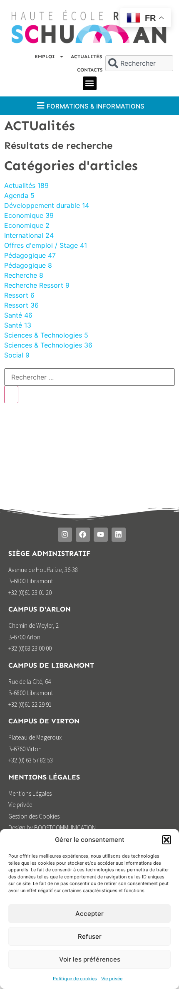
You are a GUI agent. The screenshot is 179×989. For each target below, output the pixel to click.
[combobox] (139, 63)
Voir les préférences (89, 959)
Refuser (90, 936)
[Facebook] (83, 535)
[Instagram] (65, 535)
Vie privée (111, 979)
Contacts (89, 70)
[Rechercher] (11, 394)
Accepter (89, 913)
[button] (166, 840)
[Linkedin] (119, 535)
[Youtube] (101, 535)
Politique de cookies (75, 979)
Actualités (86, 56)
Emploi (45, 56)
